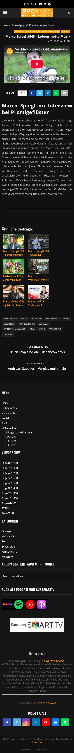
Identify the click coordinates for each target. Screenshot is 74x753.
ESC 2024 (10, 441)
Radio (5, 423)
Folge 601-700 (10, 473)
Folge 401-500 (10, 483)
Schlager (36, 32)
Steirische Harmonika (14, 329)
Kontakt (6, 418)
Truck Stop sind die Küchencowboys (37, 352)
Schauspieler (9, 547)
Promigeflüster (26, 324)
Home (7, 25)
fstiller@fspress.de (46, 703)
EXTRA (6, 508)
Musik (66, 319)
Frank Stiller (10, 319)
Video (28, 32)
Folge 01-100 (9, 503)
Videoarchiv (8, 413)
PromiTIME (8, 513)
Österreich (9, 324)
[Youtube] (46, 722)
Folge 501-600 (10, 478)
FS (51, 41)
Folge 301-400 (10, 488)
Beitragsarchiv (9, 408)
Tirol (32, 329)
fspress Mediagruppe (52, 661)
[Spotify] (65, 722)
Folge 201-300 (10, 493)
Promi (44, 32)
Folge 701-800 (10, 468)
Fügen (24, 319)
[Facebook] (7, 722)
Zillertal (8, 334)
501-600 (65, 32)
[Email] (55, 722)
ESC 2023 (10, 437)
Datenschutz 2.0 (42, 749)
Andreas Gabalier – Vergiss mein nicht (37, 368)
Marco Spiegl (54, 32)
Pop (4, 541)
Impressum (26, 749)
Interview (37, 319)
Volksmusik (19, 32)
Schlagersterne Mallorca (18, 432)
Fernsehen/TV (9, 552)
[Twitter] (17, 722)
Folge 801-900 (10, 463)
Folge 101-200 (10, 498)
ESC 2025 (10, 445)
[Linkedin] (36, 722)
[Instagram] (26, 722)
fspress (38, 742)
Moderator (8, 557)
